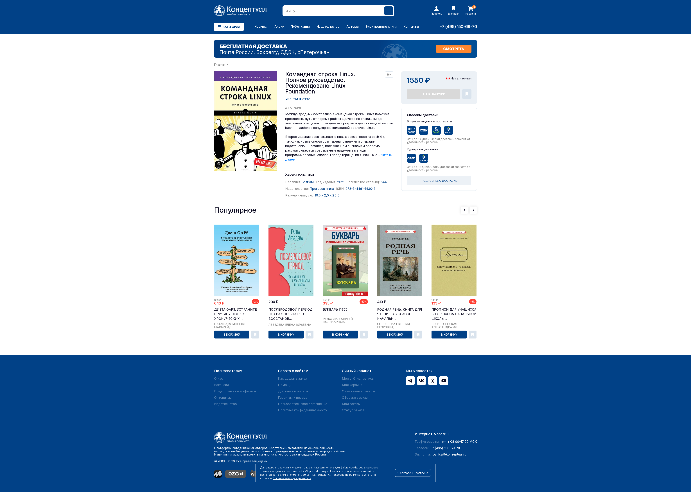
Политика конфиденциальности (303, 410)
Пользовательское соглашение (302, 404)
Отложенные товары (358, 391)
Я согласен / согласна (413, 473)
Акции (279, 26)
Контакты (411, 26)
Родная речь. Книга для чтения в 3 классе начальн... (399, 314)
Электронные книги (381, 26)
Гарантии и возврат (293, 397)
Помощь (284, 385)
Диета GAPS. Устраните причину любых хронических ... (235, 314)
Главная (219, 64)
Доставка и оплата (293, 391)
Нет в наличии (433, 94)
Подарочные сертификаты (235, 391)
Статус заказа (353, 410)
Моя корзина (352, 385)
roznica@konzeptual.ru (449, 454)
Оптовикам (223, 397)
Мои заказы (351, 404)
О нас (218, 378)
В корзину (231, 334)
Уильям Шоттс (297, 99)
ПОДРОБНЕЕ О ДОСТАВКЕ (439, 180)
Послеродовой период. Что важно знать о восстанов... (290, 314)
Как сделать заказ (292, 378)
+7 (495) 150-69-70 (458, 26)
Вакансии (221, 385)
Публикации (300, 26)
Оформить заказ (355, 397)
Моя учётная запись (358, 378)
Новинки (261, 26)
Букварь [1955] (336, 309)
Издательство (328, 26)
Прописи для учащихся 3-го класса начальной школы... (454, 314)
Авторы (352, 26)
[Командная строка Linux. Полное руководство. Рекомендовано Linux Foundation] (245, 121)
